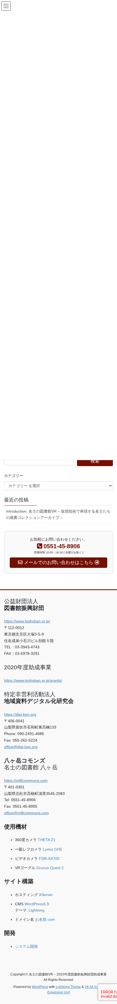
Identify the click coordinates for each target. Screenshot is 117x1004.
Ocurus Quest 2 (50, 868)
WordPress (40, 987)
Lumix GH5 (52, 849)
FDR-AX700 (49, 858)
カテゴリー (13, 475)
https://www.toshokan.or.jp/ (27, 621)
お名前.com (45, 919)
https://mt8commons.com (26, 780)
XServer (46, 895)
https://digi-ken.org (20, 714)
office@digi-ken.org (21, 747)
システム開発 (26, 946)
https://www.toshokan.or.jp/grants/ (33, 680)
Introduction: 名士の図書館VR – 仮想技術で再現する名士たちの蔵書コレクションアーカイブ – (58, 514)
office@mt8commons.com (26, 813)
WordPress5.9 (36, 904)
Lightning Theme (68, 987)
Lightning (36, 910)
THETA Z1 (47, 840)
